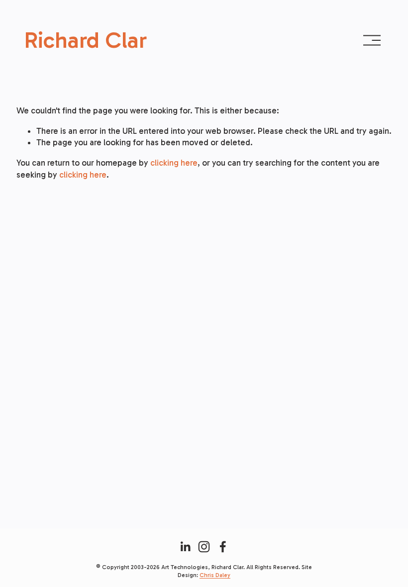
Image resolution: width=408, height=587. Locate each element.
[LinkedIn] (185, 547)
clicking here (174, 163)
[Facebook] (223, 547)
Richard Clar (85, 40)
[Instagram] (204, 547)
